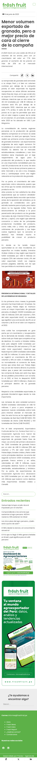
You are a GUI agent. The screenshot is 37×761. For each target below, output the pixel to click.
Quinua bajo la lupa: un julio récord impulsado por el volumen (15, 506)
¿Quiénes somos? (13, 732)
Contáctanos (11, 734)
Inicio (8, 722)
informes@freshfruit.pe (17, 715)
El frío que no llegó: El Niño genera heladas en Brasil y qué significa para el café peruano (18, 537)
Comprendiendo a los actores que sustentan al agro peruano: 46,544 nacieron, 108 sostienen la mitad (15, 514)
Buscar (33, 494)
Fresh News (11, 724)
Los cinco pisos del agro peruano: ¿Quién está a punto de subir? (18, 522)
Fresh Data (10, 727)
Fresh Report (11, 729)
